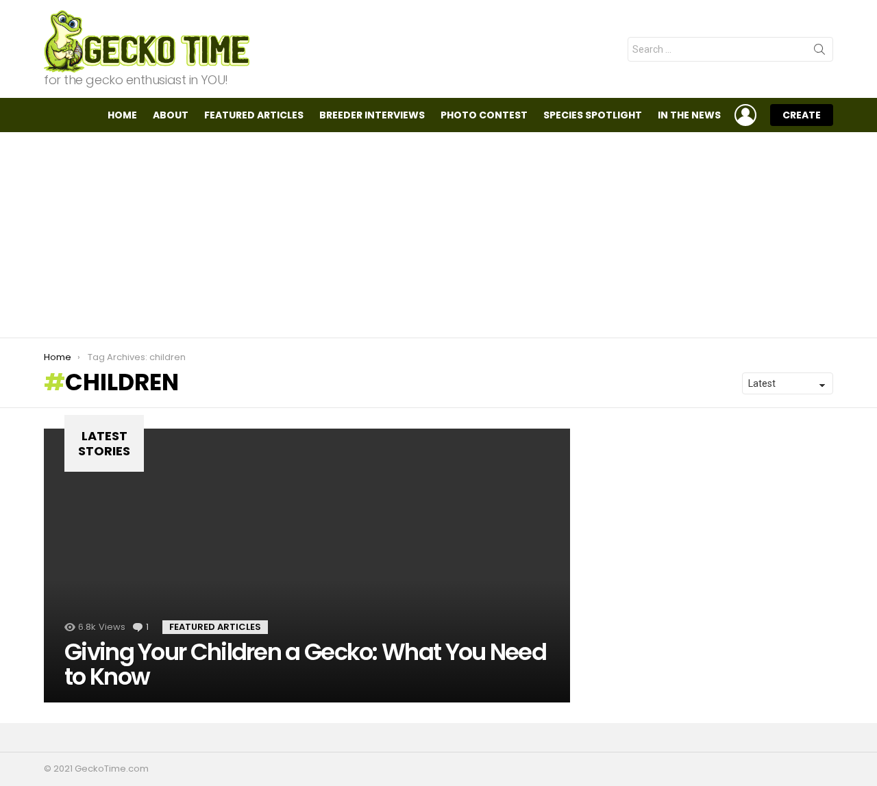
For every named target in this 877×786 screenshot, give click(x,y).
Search (819, 52)
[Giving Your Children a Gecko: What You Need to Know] (307, 565)
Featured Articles (254, 115)
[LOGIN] (745, 115)
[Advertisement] (438, 235)
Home (122, 115)
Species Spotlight (592, 115)
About (170, 115)
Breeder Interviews (372, 115)
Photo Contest (484, 115)
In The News (689, 115)
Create (801, 115)
